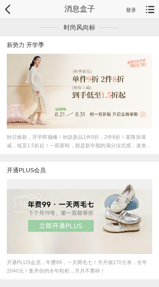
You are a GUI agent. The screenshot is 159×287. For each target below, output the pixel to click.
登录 (131, 10)
